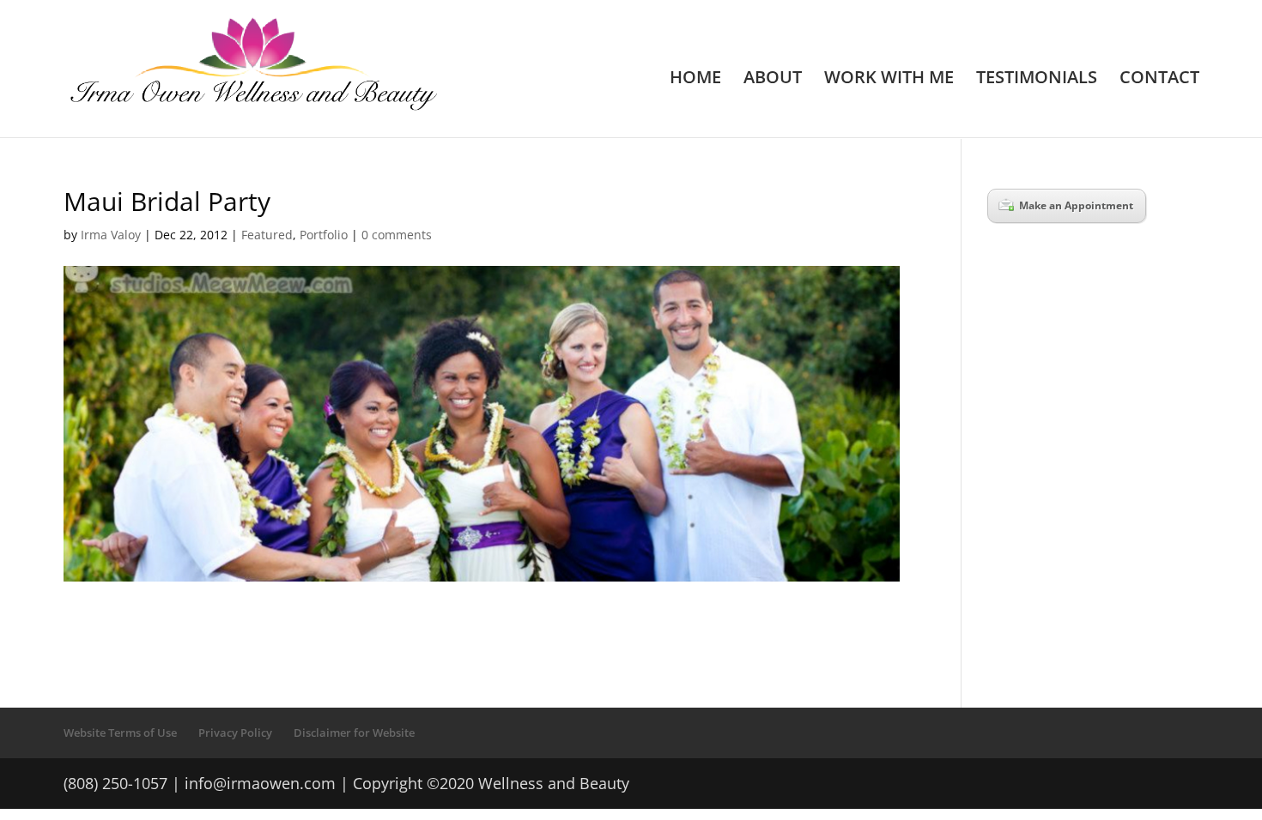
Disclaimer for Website (354, 732)
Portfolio (324, 234)
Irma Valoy (111, 234)
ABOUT (772, 79)
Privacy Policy (235, 732)
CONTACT (1159, 79)
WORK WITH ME (889, 79)
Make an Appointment (1076, 205)
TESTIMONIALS (1036, 79)
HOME (695, 79)
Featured (267, 234)
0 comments (396, 234)
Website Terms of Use (120, 732)
